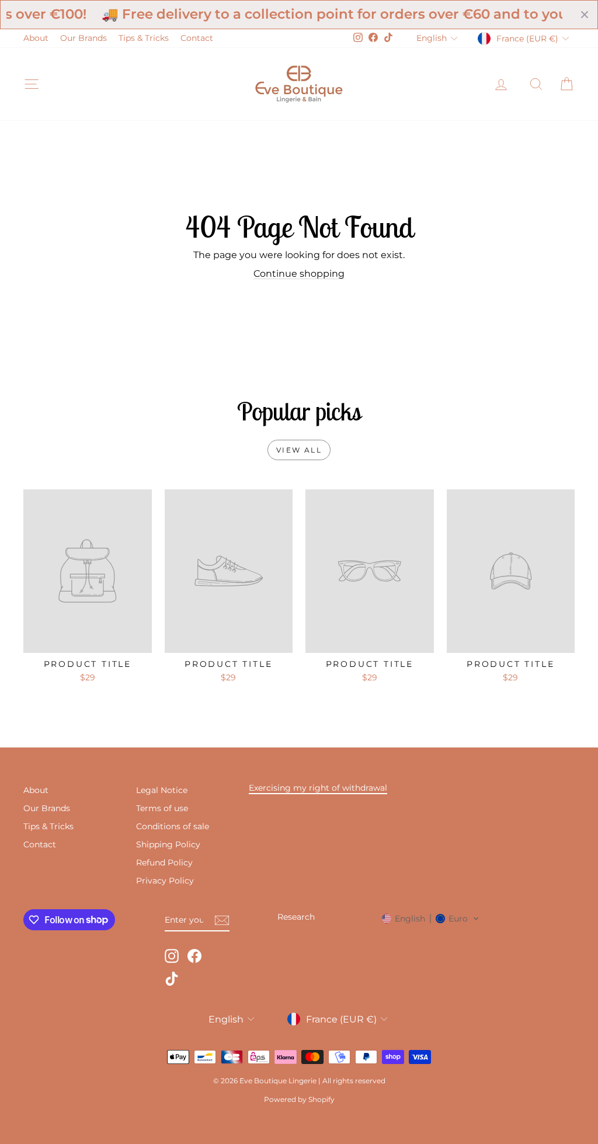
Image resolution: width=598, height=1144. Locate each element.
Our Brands (83, 38)
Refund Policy (164, 862)
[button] (430, 918)
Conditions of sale (172, 826)
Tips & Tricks (144, 38)
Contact (196, 38)
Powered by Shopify (299, 1099)
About (35, 38)
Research (296, 917)
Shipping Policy (168, 844)
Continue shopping (299, 273)
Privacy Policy (165, 880)
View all (299, 450)
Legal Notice (161, 790)
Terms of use (162, 808)
